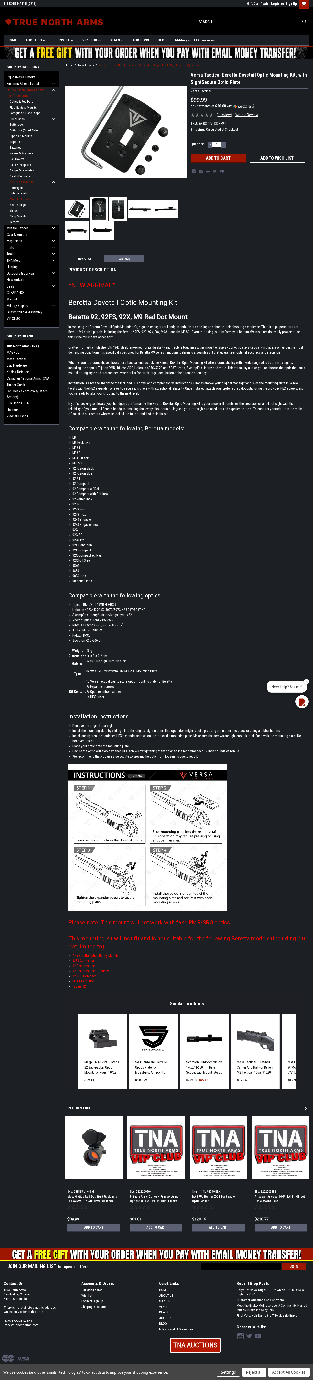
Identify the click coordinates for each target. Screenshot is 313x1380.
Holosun (13, 410)
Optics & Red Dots (21, 101)
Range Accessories (22, 170)
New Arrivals (15, 280)
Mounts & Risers (20, 199)
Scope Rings (18, 205)
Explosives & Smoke (21, 77)
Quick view (94, 1175)
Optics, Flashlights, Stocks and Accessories (26, 93)
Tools (10, 254)
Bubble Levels (19, 193)
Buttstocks (17, 124)
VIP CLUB (90, 40)
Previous (302, 1108)
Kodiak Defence (18, 372)
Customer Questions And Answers (260, 1300)
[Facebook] (194, 171)
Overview (84, 259)
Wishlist (86, 1295)
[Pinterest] (222, 171)
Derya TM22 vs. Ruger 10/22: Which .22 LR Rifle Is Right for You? (270, 1292)
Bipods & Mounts (21, 136)
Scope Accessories (22, 182)
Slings (14, 210)
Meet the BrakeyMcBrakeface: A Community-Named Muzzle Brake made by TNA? (272, 1308)
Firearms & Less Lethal (23, 83)
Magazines (14, 241)
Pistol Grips (17, 119)
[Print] (208, 171)
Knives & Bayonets (21, 153)
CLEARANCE (16, 292)
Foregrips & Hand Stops (25, 113)
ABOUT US (34, 40)
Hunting (12, 267)
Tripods (15, 142)
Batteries (15, 147)
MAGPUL (13, 352)
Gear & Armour (17, 234)
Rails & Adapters (20, 165)
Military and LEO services (195, 40)
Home (69, 65)
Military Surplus (17, 305)
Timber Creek (16, 385)
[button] (249, 106)
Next (306, 1108)
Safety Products (20, 176)
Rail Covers (17, 159)
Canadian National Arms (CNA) (29, 378)
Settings (228, 1372)
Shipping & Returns (94, 1307)
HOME (12, 40)
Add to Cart (93, 1227)
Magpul (12, 299)
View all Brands (17, 416)
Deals (10, 286)
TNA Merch (14, 260)
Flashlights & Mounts (23, 107)
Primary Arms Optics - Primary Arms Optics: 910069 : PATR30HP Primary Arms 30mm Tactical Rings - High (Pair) (156, 1201)
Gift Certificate (258, 4)
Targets (14, 222)
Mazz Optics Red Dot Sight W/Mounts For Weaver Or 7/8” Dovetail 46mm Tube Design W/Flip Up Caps (92, 1201)
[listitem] (102, 1051)
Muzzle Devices (18, 228)
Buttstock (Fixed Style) (24, 130)
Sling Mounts (18, 216)
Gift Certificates (91, 1290)
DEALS (115, 40)
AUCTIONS (141, 40)
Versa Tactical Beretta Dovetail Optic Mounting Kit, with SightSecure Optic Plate (150, 65)
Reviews (124, 259)
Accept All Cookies (289, 1372)
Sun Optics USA (18, 403)
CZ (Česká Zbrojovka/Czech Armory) (27, 394)
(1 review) (224, 115)
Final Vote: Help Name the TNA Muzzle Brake (267, 1315)
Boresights (16, 188)
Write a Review (246, 115)
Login (275, 4)
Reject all (254, 1372)
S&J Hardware (17, 365)
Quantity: (197, 144)
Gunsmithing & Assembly (24, 312)
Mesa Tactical (16, 359)
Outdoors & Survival (20, 273)
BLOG (162, 40)
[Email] (201, 171)
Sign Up (291, 4)
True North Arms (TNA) (23, 346)
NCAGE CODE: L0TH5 (18, 1320)
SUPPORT (62, 40)
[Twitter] (215, 171)
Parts (10, 247)
